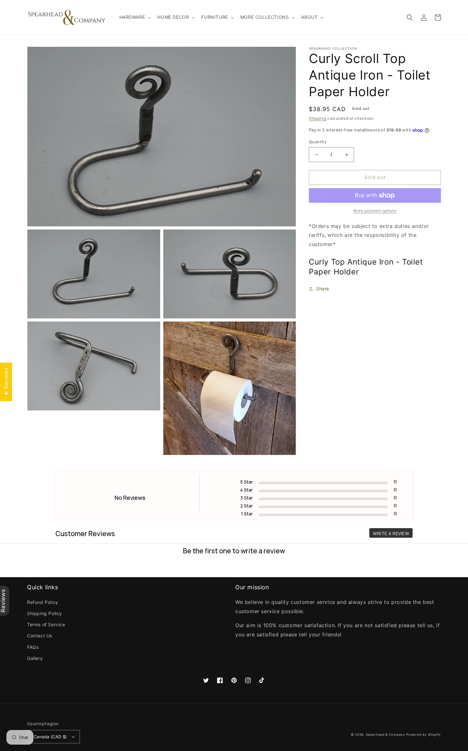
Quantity (318, 142)
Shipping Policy (44, 613)
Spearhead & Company (385, 734)
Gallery (35, 658)
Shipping (317, 118)
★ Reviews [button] (6, 381)
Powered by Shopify (423, 734)
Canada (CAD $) (50, 736)
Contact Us (39, 635)
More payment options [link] (374, 210)
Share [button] (322, 289)
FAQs (33, 647)
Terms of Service (46, 624)
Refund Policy (42, 602)
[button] (135, 17)
